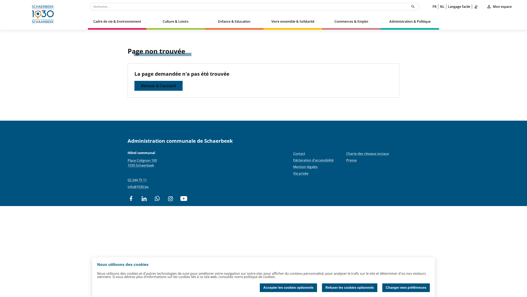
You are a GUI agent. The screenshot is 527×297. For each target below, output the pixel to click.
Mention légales (305, 167)
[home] (44, 15)
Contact (299, 153)
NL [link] (442, 6)
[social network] (131, 198)
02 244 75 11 (137, 180)
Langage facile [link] (459, 6)
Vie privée (300, 173)
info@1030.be (138, 187)
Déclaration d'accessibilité (313, 160)
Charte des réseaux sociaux (367, 153)
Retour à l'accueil (158, 85)
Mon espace (502, 6)
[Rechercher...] (413, 6)
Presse (351, 160)
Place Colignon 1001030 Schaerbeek (142, 163)
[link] (477, 6)
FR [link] (434, 6)
